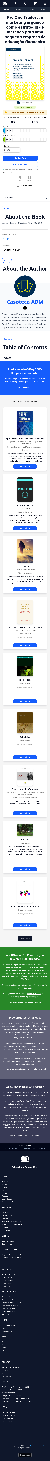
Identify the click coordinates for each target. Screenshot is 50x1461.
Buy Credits (6, 1370)
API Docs (5, 1314)
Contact (5, 1348)
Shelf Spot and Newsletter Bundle (15, 1224)
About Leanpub (8, 1342)
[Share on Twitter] (3, 238)
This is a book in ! (27, 112)
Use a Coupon (7, 1199)
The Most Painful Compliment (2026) (16, 1387)
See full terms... (25, 387)
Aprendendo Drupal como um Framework (25, 438)
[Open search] (15, 3)
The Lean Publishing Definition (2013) (16, 1399)
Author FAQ (6, 1297)
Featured (5, 1181)
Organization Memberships (13, 1255)
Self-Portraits (25, 680)
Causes (5, 1328)
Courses (31, 9)
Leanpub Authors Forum (11, 1303)
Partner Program (8, 1325)
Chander (25, 566)
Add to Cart (20, 158)
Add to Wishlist (20, 164)
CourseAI (5, 1213)
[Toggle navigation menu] (47, 198)
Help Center (7, 1376)
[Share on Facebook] (7, 238)
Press (4, 1351)
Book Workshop (8, 1241)
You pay (6, 146)
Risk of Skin (25, 737)
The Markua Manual (9, 1311)
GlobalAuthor (7, 1216)
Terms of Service (8, 1412)
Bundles (18, 9)
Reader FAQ (6, 1373)
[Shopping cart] (35, 3)
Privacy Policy (7, 1418)
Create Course (8, 1283)
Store (21, 1145)
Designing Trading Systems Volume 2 (25, 627)
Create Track (7, 1286)
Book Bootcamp (8, 1244)
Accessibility (7, 1331)
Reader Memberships (10, 1367)
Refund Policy (7, 1421)
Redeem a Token (8, 1202)
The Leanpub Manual (10, 1306)
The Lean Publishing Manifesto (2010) (17, 1401)
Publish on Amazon (9, 1227)
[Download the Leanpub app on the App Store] (25, 1455)
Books (6, 9)
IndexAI (5, 1218)
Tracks (43, 9)
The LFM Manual (8, 1309)
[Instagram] (25, 308)
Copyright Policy (8, 1415)
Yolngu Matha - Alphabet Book (25, 906)
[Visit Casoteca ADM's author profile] (25, 286)
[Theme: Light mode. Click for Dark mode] (25, 3)
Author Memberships (10, 1274)
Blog (3, 1345)
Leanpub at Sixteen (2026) (12, 1390)
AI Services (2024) (9, 1393)
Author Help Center (9, 1300)
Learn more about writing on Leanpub (25, 1002)
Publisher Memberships (11, 1258)
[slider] (4, 130)
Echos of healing (25, 505)
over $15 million (34, 994)
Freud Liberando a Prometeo (25, 789)
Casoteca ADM (27, 103)
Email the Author (12, 250)
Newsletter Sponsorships (12, 1221)
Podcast (5, 1196)
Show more (25, 939)
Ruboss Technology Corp (38, 1446)
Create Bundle (7, 1280)
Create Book (7, 1277)
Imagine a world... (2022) (11, 1396)
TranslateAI (6, 1230)
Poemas (25, 839)
